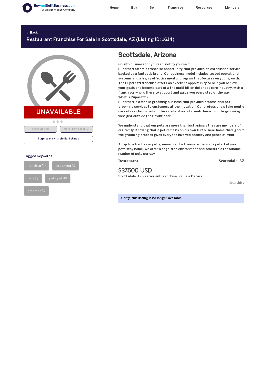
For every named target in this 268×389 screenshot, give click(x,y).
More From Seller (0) (76, 129)
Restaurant (128, 161)
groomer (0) (36, 191)
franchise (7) (36, 166)
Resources (204, 7)
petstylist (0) (58, 178)
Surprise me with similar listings (58, 139)
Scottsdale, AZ (231, 161)
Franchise (175, 7)
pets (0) (32, 178)
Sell (152, 7)
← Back (32, 32)
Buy (134, 7)
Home (114, 7)
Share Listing (40, 129)
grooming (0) (65, 166)
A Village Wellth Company (58, 10)
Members (232, 7)
